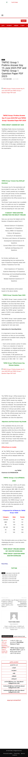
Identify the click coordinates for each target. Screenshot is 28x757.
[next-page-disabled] (5, 657)
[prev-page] (3, 657)
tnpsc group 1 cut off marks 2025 (9, 578)
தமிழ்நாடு (14, 676)
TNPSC (7, 29)
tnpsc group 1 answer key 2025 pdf (9, 575)
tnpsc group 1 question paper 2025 (9, 582)
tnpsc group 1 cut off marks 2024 (9, 576)
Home (3, 29)
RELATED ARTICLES (7, 636)
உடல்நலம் (14, 667)
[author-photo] (14, 619)
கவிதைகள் (14, 678)
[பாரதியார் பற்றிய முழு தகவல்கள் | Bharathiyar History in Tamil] (5, 644)
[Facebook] (4, 83)
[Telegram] (13, 83)
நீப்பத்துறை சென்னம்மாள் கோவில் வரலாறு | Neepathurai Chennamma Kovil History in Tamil (20, 603)
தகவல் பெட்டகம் (14, 665)
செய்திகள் (14, 670)
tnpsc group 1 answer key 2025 (12, 573)
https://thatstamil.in (14, 624)
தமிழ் (14, 673)
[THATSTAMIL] (14, 7)
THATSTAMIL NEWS (7, 79)
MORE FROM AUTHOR (19, 636)
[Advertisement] (14, 44)
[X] (22, 83)
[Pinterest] (18, 83)
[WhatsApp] (8, 83)
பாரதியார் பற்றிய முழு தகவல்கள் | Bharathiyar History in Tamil (16, 642)
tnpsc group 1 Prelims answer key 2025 (10, 580)
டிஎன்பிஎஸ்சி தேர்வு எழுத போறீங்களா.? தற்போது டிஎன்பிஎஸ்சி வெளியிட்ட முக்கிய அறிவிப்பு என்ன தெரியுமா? (8, 603)
